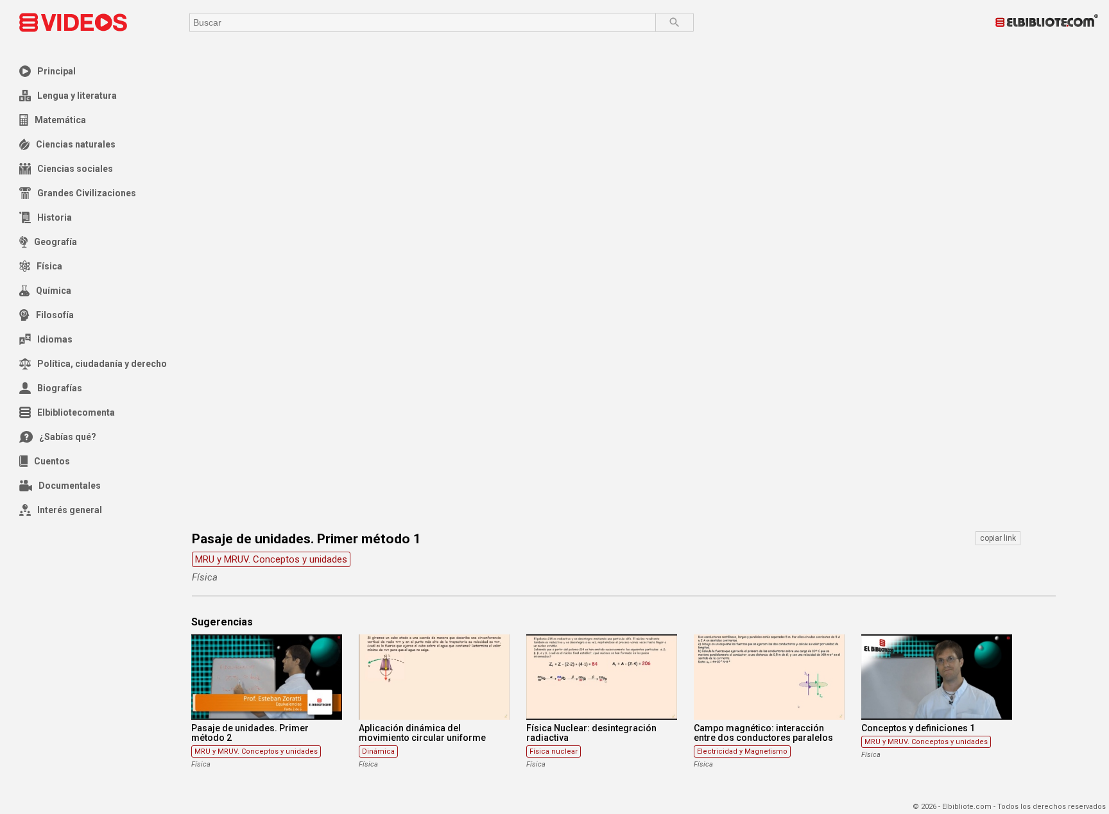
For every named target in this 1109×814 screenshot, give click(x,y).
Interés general (69, 510)
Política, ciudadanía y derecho (102, 364)
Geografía (55, 242)
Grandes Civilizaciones (86, 193)
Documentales (70, 485)
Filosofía (55, 315)
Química (53, 290)
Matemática (60, 120)
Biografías (59, 388)
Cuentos (52, 461)
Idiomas (55, 339)
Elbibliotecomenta (76, 412)
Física (49, 266)
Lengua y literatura (77, 95)
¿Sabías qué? (67, 437)
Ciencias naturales (76, 144)
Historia (54, 217)
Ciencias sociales (75, 169)
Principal (56, 71)
